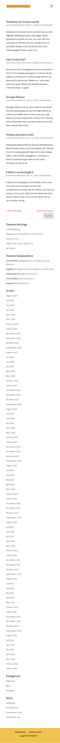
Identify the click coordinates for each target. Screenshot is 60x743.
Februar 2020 (12, 663)
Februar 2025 (12, 380)
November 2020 (13, 621)
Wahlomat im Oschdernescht (22, 22)
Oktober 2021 (12, 569)
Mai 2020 (10, 649)
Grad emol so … (13, 238)
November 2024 (13, 394)
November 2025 (13, 338)
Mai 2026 (10, 310)
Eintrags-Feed (12, 707)
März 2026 (10, 319)
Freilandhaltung (13, 229)
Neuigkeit (10, 690)
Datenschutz (35, 732)
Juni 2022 (10, 531)
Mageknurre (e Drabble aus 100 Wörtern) (24, 234)
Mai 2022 (10, 536)
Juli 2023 (10, 470)
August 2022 (11, 522)
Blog (8, 685)
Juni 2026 (10, 305)
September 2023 (13, 460)
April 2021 (10, 597)
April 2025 (10, 371)
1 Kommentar (45, 100)
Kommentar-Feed (14, 712)
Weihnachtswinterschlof (20, 135)
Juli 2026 (10, 300)
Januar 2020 (11, 668)
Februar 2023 (12, 494)
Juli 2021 (10, 583)
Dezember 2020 (13, 616)
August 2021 (11, 578)
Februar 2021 (12, 607)
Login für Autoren (28, 735)
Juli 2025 (10, 357)
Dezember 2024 (13, 390)
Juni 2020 (10, 644)
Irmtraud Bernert (17, 25)
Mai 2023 (10, 479)
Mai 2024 (10, 423)
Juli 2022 (10, 527)
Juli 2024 (10, 413)
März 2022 (10, 545)
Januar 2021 (11, 611)
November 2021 (13, 564)
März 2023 (10, 489)
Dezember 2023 (13, 446)
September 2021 (13, 574)
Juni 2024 (10, 418)
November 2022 (13, 508)
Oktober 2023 (12, 456)
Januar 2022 (11, 555)
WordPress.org (13, 717)
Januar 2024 (11, 442)
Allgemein (10, 681)
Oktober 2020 (12, 626)
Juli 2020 (10, 640)
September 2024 (13, 404)
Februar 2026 (12, 324)
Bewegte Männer (15, 97)
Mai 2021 (10, 593)
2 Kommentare (46, 25)
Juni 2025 (10, 361)
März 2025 (10, 376)
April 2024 (10, 427)
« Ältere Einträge (13, 210)
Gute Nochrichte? (16, 59)
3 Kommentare (45, 62)
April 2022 (10, 541)
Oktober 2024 (12, 399)
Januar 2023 (11, 498)
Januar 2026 (11, 328)
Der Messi (10, 248)
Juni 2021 (10, 588)
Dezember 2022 (13, 503)
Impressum (20, 732)
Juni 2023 (10, 475)
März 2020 (10, 659)
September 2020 (13, 630)
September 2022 (13, 517)
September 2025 (13, 347)
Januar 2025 (11, 385)
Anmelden (10, 703)
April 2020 (10, 654)
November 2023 (13, 451)
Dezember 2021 (13, 560)
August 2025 (11, 352)
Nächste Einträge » (45, 210)
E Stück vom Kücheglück (19, 172)
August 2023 (11, 465)
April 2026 (10, 314)
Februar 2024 (12, 437)
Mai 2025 (10, 366)
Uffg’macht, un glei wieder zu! (19, 243)
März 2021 (10, 602)
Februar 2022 (12, 550)
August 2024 (11, 409)
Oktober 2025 (12, 342)
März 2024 (10, 432)
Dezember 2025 (13, 333)
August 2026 (11, 295)
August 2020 (11, 635)
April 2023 (10, 484)
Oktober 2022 (12, 512)
